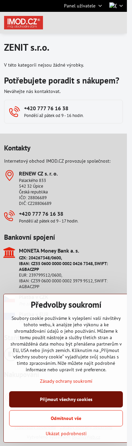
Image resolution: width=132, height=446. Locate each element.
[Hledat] (86, 22)
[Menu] (119, 22)
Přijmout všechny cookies (66, 399)
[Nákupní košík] (102, 22)
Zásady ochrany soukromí (66, 381)
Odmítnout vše (66, 418)
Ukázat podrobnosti (66, 433)
